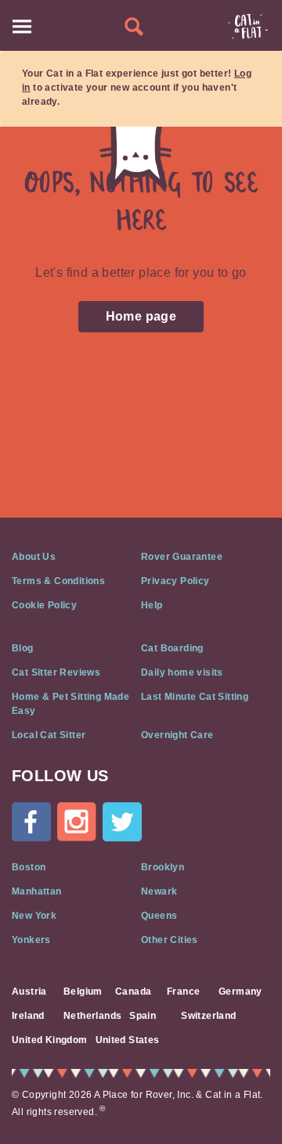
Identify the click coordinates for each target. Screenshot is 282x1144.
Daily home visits (182, 672)
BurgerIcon (22, 27)
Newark (159, 891)
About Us (34, 556)
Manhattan (37, 891)
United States (128, 1040)
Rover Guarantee (181, 556)
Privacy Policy (175, 581)
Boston (28, 867)
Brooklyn (162, 867)
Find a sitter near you (134, 27)
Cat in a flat (248, 27)
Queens (159, 915)
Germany (240, 991)
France (183, 991)
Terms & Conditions (58, 581)
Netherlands (92, 1015)
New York (34, 915)
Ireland (28, 1015)
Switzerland (208, 1015)
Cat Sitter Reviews (56, 672)
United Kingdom (50, 1040)
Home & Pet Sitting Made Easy (70, 703)
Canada (133, 991)
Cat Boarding (172, 648)
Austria (29, 991)
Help (152, 605)
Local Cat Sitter (48, 735)
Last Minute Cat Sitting (194, 696)
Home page (141, 316)
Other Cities (169, 939)
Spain (142, 1015)
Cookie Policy (44, 605)
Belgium (83, 991)
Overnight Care (177, 735)
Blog (23, 648)
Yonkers (31, 939)
